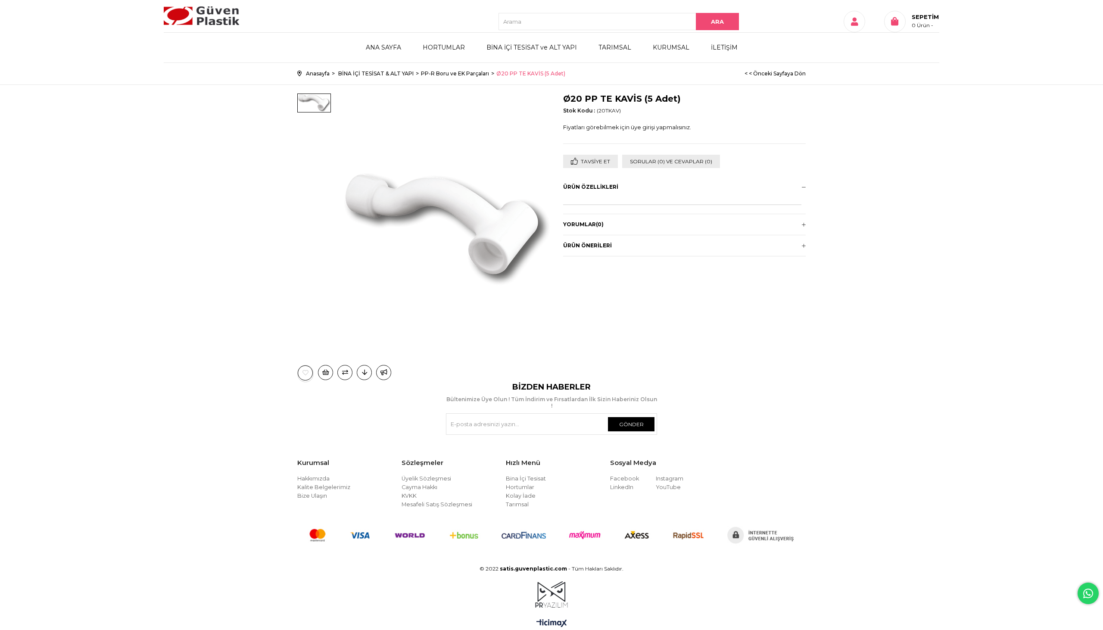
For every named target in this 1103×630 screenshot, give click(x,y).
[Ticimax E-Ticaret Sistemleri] (551, 623)
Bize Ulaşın (312, 496)
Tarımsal (517, 504)
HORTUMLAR (444, 47)
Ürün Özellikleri (590, 187)
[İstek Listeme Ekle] (325, 372)
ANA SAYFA (383, 47)
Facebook (624, 478)
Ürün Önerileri (587, 245)
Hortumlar (520, 487)
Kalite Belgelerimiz (323, 487)
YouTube (668, 487)
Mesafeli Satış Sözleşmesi (437, 504)
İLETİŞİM (724, 47)
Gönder (631, 424)
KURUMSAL (671, 47)
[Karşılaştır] (344, 372)
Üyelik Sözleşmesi (426, 478)
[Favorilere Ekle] (305, 372)
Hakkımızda (313, 478)
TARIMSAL (614, 47)
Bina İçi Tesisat (526, 478)
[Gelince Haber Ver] (383, 372)
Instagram (669, 478)
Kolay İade (521, 496)
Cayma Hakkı (419, 487)
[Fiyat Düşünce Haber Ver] (364, 372)
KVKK (409, 496)
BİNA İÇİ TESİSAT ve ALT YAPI (531, 47)
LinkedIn (621, 487)
